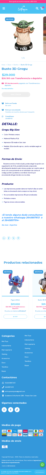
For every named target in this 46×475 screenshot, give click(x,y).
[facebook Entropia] (10, 409)
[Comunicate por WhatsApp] (42, 464)
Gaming (4, 354)
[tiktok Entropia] (17, 409)
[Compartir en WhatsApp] (4, 238)
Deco (9, 65)
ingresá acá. (37, 460)
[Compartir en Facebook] (9, 239)
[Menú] (4, 8)
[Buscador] (37, 8)
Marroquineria (7, 350)
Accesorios (6, 358)
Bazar (4, 371)
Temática (5, 367)
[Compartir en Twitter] (14, 239)
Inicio (3, 65)
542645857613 (10, 383)
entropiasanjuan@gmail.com (15, 391)
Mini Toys (5, 341)
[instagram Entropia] (4, 409)
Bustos (16, 65)
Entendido (40, 472)
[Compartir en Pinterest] (18, 239)
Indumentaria (6, 346)
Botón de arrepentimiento (11, 462)
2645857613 (9, 387)
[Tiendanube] (9, 466)
